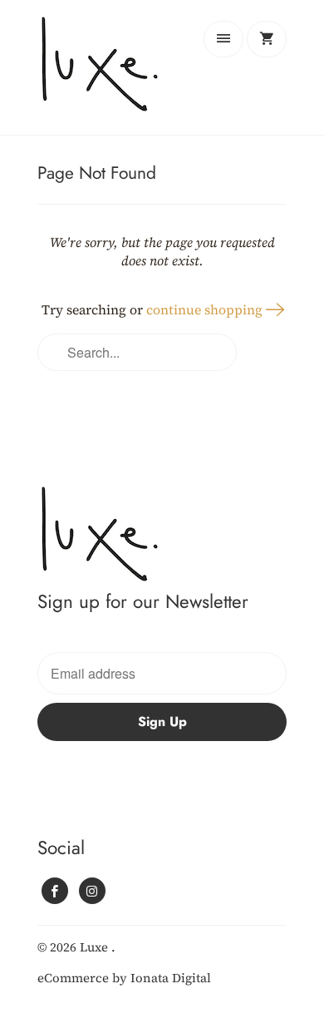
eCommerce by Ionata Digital (124, 977)
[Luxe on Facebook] (55, 890)
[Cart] (267, 39)
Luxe (95, 947)
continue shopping (206, 309)
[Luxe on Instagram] (92, 890)
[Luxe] (103, 73)
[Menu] (223, 39)
